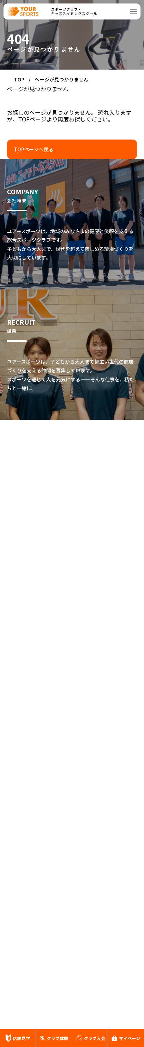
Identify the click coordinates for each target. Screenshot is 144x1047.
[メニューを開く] (133, 11)
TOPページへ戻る (33, 149)
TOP (19, 79)
